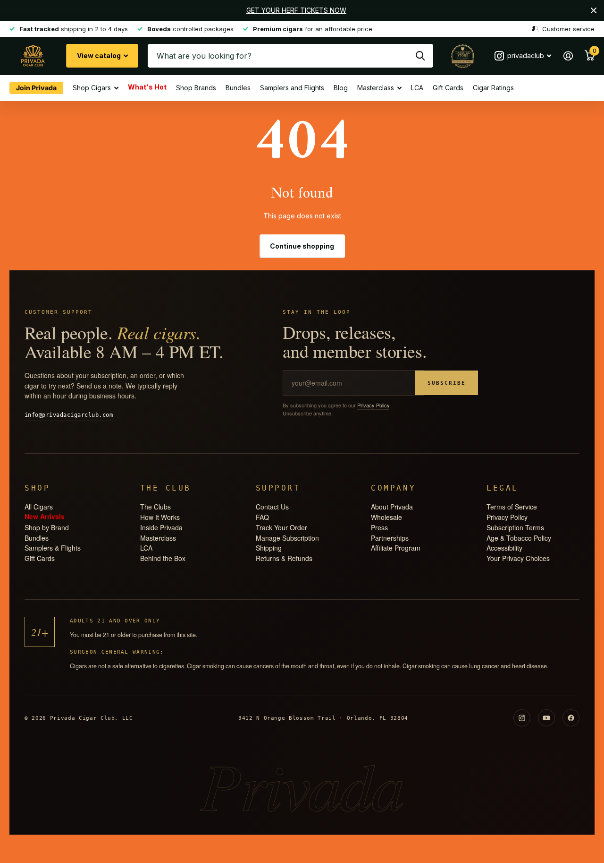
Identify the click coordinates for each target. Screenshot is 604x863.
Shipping (269, 547)
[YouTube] (546, 717)
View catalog (99, 56)
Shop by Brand (47, 527)
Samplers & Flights (53, 547)
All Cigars (39, 506)
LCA (417, 88)
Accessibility (504, 547)
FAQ (262, 517)
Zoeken (420, 56)
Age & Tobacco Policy (519, 538)
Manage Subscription (287, 538)
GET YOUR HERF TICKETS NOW (296, 10)
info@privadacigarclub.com (69, 415)
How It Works (160, 517)
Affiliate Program (395, 547)
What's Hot (147, 87)
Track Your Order (281, 527)
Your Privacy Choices (518, 558)
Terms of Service (512, 506)
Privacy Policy (373, 405)
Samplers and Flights (292, 88)
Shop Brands (196, 88)
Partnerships (390, 538)
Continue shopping (302, 246)
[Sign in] (568, 56)
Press (379, 527)
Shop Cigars (92, 88)
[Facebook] (570, 717)
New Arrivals (45, 516)
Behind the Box (162, 558)
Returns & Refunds (284, 558)
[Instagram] (521, 717)
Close (593, 10)
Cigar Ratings (493, 88)
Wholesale (386, 517)
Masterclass (375, 88)
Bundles (238, 88)
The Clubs (155, 506)
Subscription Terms (515, 527)
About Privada (392, 506)
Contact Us (272, 506)
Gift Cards (448, 88)
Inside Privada (161, 527)
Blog (341, 88)
